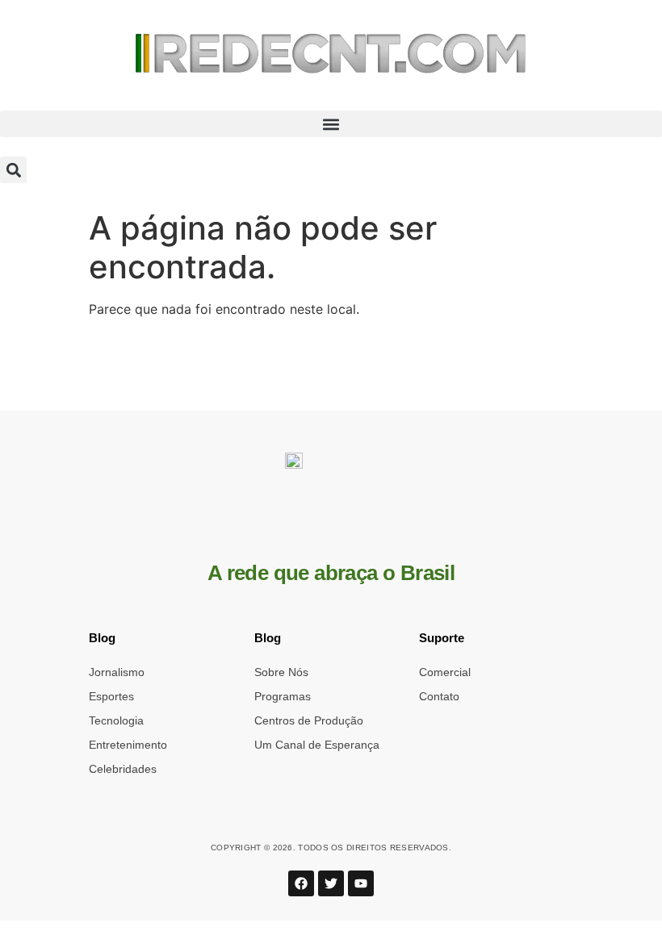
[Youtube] (361, 883)
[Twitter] (331, 883)
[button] (331, 124)
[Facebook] (301, 883)
